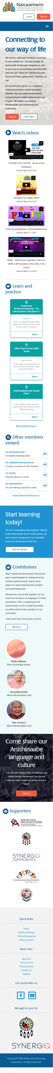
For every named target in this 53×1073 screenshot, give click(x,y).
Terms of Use (26, 962)
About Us (16, 627)
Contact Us (26, 970)
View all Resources (26, 426)
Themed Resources (26, 936)
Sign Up (43, 16)
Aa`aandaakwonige (15, 452)
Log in (29, 16)
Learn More (29, 116)
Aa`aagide (10, 473)
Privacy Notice (26, 966)
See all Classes (19, 549)
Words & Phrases (26, 932)
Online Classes (26, 940)
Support (26, 974)
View (34, 334)
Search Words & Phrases (26, 495)
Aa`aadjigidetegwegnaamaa (19, 462)
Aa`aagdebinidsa (13, 483)
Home (26, 928)
